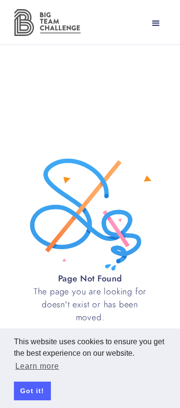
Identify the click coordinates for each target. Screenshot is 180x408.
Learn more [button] (37, 366)
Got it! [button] (32, 391)
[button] (156, 23)
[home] (45, 22)
